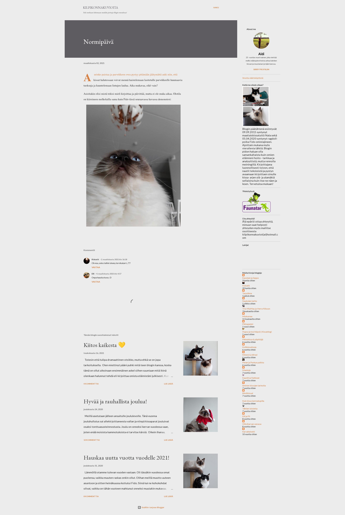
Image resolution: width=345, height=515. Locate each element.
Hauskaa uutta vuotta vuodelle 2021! (126, 457)
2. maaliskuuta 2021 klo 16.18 (114, 259)
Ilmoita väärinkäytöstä (252, 78)
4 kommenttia (91, 384)
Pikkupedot (247, 324)
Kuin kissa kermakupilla (253, 401)
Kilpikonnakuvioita (100, 7)
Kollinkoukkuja (249, 347)
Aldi (261, 54)
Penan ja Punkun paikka (253, 362)
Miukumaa (247, 316)
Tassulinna (247, 293)
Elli (93, 274)
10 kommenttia (92, 440)
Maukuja (246, 370)
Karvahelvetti (248, 431)
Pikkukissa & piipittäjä (252, 339)
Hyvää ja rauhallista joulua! (115, 401)
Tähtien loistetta (249, 408)
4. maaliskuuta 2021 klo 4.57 (108, 274)
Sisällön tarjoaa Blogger (152, 507)
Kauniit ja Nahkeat (250, 378)
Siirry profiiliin (261, 69)
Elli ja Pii (246, 416)
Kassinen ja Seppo (250, 278)
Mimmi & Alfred (249, 354)
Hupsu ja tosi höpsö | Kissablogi (257, 331)
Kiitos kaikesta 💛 (104, 345)
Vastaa (96, 267)
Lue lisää (168, 384)
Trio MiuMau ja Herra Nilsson (256, 308)
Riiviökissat (247, 393)
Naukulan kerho (249, 301)
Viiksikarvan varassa (251, 424)
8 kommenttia (91, 496)
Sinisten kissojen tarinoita (254, 385)
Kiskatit (95, 259)
